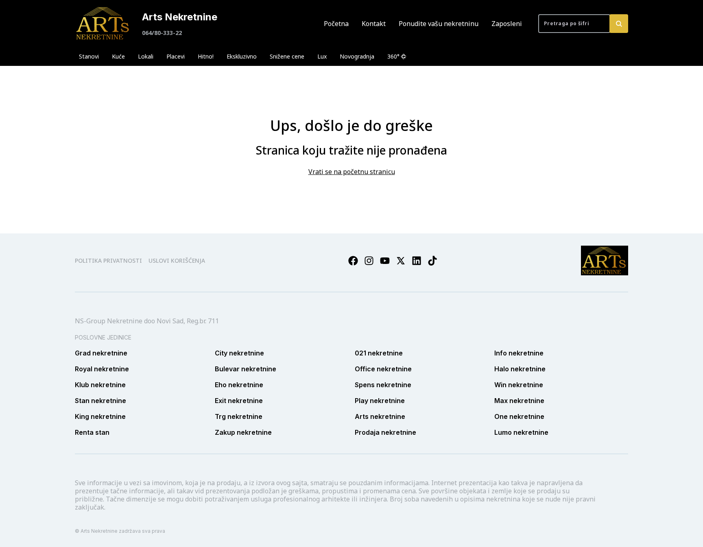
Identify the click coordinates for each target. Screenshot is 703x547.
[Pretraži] (618, 23)
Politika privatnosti (108, 260)
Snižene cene (287, 56)
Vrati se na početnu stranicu (351, 171)
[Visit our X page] (401, 261)
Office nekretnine (383, 369)
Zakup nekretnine (243, 432)
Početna (336, 23)
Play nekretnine (380, 401)
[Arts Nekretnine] (103, 23)
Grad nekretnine (101, 353)
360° (393, 56)
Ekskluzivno (242, 56)
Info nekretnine (519, 353)
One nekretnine (519, 416)
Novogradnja (357, 56)
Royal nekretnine (102, 369)
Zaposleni (506, 23)
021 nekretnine (379, 353)
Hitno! (206, 56)
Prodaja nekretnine (385, 432)
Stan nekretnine (100, 401)
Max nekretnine (519, 401)
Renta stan (92, 432)
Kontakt (374, 23)
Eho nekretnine (239, 385)
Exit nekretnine (239, 401)
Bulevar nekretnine (245, 369)
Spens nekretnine (383, 385)
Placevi (175, 56)
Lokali (145, 56)
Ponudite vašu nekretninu (438, 23)
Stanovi (89, 56)
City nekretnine (239, 353)
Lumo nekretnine (521, 432)
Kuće (118, 56)
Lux (322, 56)
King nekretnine (100, 416)
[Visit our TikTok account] (432, 261)
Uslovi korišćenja (176, 260)
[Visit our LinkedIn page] (416, 261)
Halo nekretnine (520, 369)
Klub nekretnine (100, 385)
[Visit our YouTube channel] (385, 261)
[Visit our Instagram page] (369, 261)
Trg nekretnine (238, 416)
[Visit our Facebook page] (353, 261)
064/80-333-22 (162, 33)
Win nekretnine (518, 385)
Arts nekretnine (380, 416)
